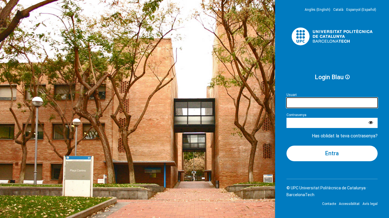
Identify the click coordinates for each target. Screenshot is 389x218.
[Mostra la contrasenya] (371, 123)
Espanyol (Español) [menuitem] (361, 10)
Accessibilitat (349, 204)
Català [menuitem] (338, 10)
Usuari (291, 95)
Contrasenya (296, 115)
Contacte (329, 204)
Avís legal (370, 204)
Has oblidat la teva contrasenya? (345, 136)
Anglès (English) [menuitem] (317, 10)
